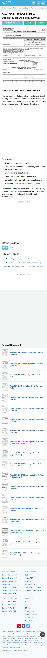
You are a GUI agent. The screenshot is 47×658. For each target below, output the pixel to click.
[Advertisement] (23, 131)
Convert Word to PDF (9, 575)
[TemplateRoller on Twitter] (28, 626)
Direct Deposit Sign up (10, 259)
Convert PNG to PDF (9, 581)
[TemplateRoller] (7, 3)
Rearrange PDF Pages (33, 587)
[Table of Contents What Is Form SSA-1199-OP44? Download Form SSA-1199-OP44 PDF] (34, 3)
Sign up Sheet (24, 259)
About (27, 602)
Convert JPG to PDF (9, 593)
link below (15, 191)
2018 (5, 248)
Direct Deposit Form (9, 263)
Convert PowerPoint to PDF (11, 590)
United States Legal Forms (35, 267)
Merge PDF (29, 578)
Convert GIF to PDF (9, 584)
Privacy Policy (30, 611)
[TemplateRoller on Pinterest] (19, 626)
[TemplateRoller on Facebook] (23, 626)
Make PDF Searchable (33, 590)
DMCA (27, 608)
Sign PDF (28, 581)
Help (26, 605)
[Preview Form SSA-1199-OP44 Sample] (24, 56)
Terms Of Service (31, 614)
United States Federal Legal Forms (13, 267)
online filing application (31, 183)
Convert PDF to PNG (9, 605)
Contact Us (29, 617)
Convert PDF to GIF (9, 608)
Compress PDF (30, 584)
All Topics (28, 620)
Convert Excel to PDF (9, 578)
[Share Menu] (42, 634)
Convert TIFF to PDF (9, 587)
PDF (29, 23)
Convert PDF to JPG (9, 602)
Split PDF (28, 575)
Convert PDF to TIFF (9, 611)
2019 (11, 248)
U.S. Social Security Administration (29, 263)
